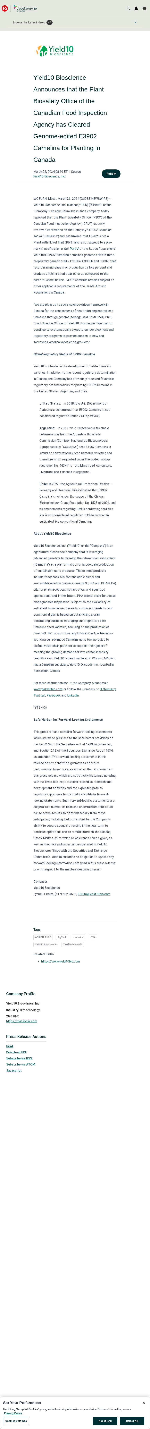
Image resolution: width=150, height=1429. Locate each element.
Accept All (105, 1420)
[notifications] (136, 8)
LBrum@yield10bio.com (94, 894)
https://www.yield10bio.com (60, 961)
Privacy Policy (13, 1413)
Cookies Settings (16, 1420)
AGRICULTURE (43, 937)
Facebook (54, 695)
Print (9, 1046)
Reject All (132, 1420)
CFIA (93, 937)
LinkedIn (73, 695)
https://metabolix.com (21, 1021)
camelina (78, 937)
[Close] (143, 1403)
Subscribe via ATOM (20, 1064)
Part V (74, 249)
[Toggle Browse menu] (135, 22)
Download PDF (16, 1052)
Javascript (14, 1070)
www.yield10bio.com (48, 689)
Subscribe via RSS (19, 1058)
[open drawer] (144, 8)
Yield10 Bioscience (45, 944)
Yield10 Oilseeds (72, 944)
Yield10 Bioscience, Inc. (49, 176)
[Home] (19, 8)
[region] (75, 1413)
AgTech (62, 937)
